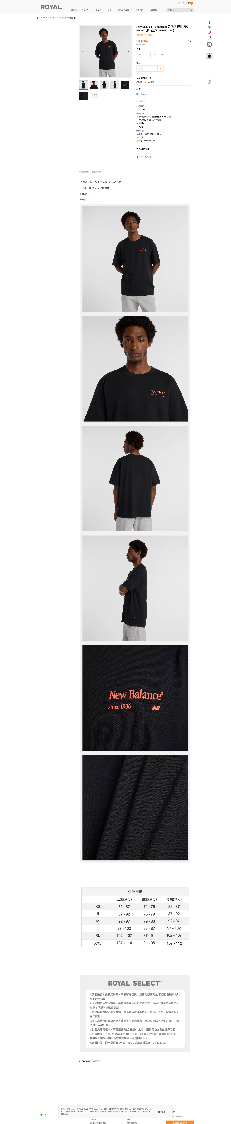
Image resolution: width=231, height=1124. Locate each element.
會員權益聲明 (132, 1123)
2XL (162, 54)
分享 (141, 157)
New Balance (141, 94)
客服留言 (130, 1119)
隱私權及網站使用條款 (98, 1123)
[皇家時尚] (51, 7)
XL (155, 54)
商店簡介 (93, 1119)
